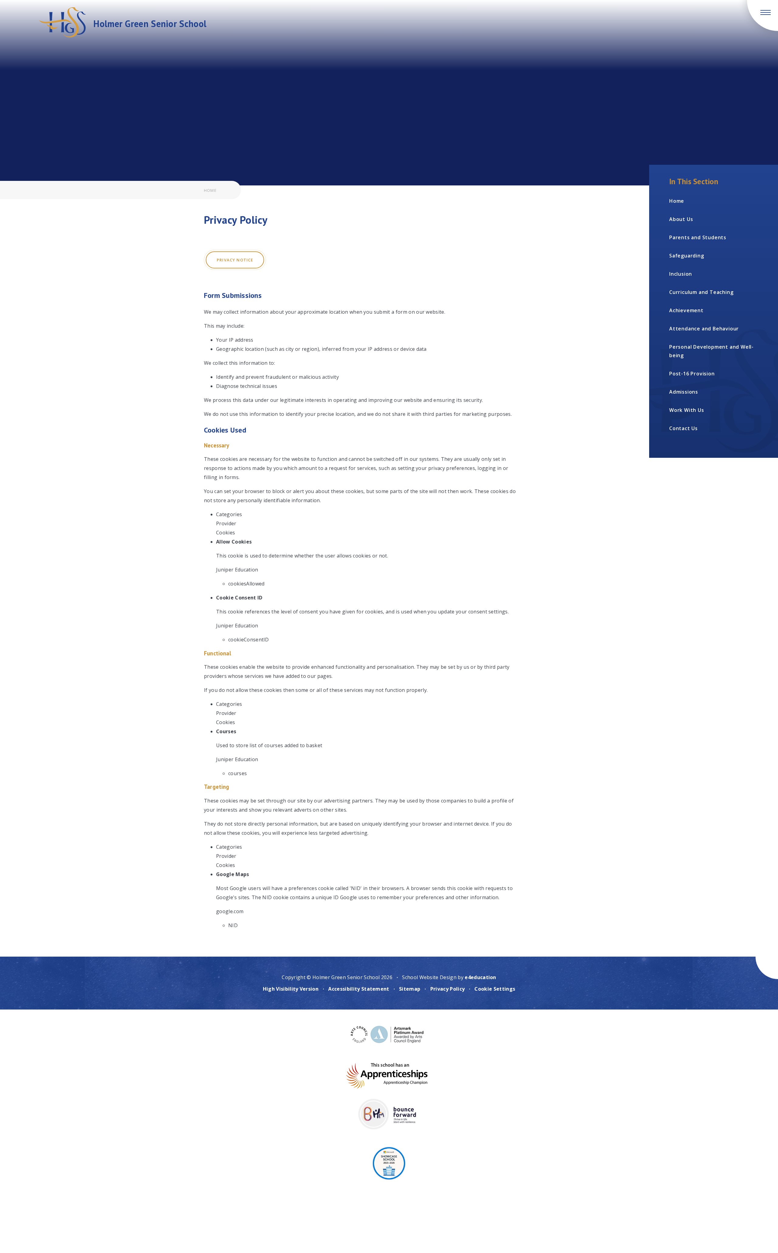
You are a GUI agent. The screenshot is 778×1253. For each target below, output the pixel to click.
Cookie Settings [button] (494, 988)
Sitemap (409, 988)
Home (210, 190)
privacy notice (235, 260)
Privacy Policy (447, 988)
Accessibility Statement (358, 988)
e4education (480, 977)
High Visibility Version (290, 988)
